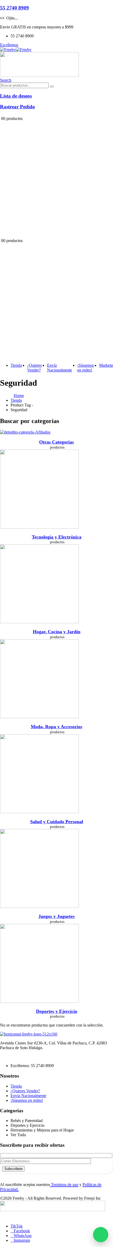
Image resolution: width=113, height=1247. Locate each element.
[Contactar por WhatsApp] (100, 1234)
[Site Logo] (16, 49)
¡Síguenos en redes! (85, 367)
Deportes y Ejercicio (56, 1011)
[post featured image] (25, 432)
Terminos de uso (64, 1184)
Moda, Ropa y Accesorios (56, 726)
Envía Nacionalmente (59, 367)
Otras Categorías (56, 442)
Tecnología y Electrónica (56, 537)
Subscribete (13, 1169)
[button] (5, 80)
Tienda (16, 365)
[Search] (52, 86)
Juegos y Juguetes (56, 916)
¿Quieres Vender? (34, 367)
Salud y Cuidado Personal (56, 821)
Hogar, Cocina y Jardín (56, 631)
